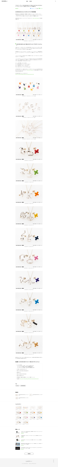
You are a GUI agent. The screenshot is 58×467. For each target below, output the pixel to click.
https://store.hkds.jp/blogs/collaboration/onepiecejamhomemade (24, 74)
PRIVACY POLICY (34, 463)
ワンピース (17, 385)
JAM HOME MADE (23, 385)
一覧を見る (29, 453)
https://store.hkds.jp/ (36, 18)
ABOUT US (30, 463)
